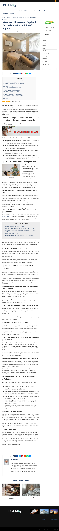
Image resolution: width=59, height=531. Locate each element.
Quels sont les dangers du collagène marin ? (14, 226)
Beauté (34, 10)
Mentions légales (54, 529)
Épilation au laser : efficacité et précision (11, 82)
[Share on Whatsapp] (27, 73)
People (39, 10)
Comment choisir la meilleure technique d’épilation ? (13, 95)
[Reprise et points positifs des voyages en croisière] (44, 511)
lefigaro (6, 449)
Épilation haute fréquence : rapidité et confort (12, 87)
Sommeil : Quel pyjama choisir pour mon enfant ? (35, 517)
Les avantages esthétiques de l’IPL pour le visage (12, 94)
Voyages (25, 10)
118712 (6, 447)
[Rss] (56, 1)
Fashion (30, 10)
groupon (6, 451)
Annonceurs (12, 13)
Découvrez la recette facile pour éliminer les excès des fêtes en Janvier (20, 228)
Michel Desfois (9, 31)
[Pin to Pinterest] (22, 73)
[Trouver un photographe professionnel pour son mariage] (54, 511)
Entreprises (44, 10)
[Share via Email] (30, 73)
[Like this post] (14, 73)
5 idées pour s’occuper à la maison (12, 233)
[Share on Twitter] (19, 73)
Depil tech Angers (6, 216)
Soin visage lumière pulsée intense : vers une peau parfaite (14, 93)
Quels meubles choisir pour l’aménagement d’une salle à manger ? (19, 235)
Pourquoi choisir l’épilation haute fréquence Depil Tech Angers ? (15, 88)
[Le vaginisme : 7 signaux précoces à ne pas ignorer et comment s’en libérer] (31, 490)
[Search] (56, 11)
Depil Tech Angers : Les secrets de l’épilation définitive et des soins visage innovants (19, 80)
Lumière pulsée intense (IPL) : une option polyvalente (13, 84)
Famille (20, 10)
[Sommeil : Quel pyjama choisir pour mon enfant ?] (34, 511)
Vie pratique (14, 10)
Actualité (9, 10)
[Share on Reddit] (25, 73)
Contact (40, 529)
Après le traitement (7, 98)
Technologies (5, 13)
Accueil (3, 10)
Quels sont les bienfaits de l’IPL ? (9, 86)
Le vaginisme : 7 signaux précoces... (31, 497)
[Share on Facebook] (17, 73)
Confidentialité (46, 529)
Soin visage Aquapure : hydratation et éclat (11, 90)
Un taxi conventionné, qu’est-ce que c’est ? (14, 237)
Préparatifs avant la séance (8, 96)
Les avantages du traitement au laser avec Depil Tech (13, 83)
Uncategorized (46, 56)
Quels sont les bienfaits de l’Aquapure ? (11, 91)
